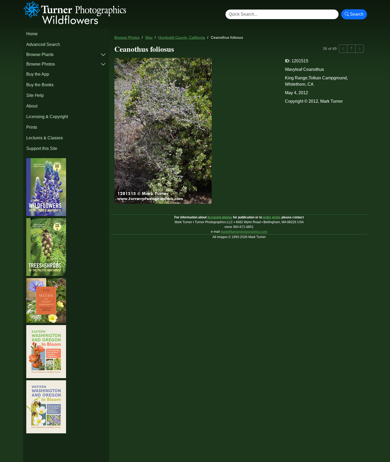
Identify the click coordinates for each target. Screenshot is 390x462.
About (31, 106)
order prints (272, 217)
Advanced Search (43, 44)
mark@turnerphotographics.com (244, 232)
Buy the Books (40, 85)
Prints (31, 127)
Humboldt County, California (181, 38)
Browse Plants (40, 54)
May (149, 38)
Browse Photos (40, 64)
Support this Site (41, 148)
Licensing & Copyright (47, 116)
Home (32, 34)
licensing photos (219, 217)
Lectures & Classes (44, 138)
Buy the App (37, 74)
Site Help (35, 95)
